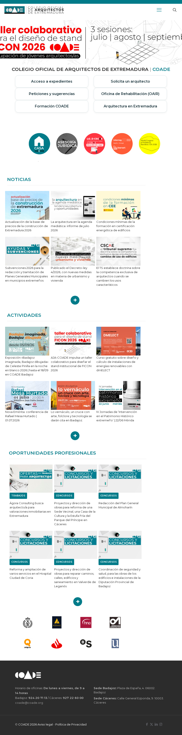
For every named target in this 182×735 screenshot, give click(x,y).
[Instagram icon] (160, 724)
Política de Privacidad (71, 724)
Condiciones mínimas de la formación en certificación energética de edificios (115, 226)
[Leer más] (75, 300)
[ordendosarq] (115, 622)
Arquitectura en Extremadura (130, 106)
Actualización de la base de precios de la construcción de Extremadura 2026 (26, 226)
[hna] (86, 622)
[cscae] (27, 622)
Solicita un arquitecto (130, 81)
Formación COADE (52, 106)
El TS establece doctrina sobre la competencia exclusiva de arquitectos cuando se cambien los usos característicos (118, 276)
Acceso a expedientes (51, 81)
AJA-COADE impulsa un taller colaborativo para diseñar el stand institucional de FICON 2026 (71, 364)
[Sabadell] (86, 643)
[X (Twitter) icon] (151, 724)
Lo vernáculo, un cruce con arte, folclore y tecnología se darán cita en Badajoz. (71, 416)
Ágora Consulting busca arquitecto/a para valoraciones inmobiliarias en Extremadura (30, 509)
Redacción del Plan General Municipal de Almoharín (118, 505)
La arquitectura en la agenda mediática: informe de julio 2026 (71, 226)
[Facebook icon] (146, 724)
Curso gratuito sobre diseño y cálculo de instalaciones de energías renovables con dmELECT (117, 364)
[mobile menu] (159, 10)
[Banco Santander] (57, 643)
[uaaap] (115, 643)
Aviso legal (45, 724)
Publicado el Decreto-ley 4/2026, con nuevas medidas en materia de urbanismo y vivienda (71, 274)
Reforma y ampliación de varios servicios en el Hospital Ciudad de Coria (30, 573)
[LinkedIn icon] (156, 724)
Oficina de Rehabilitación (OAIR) (130, 94)
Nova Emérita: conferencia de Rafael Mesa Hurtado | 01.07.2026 (26, 416)
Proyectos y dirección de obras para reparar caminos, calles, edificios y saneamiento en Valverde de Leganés (75, 578)
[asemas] (57, 622)
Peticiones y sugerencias (52, 94)
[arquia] (27, 643)
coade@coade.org (29, 702)
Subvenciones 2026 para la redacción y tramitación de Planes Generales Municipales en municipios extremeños (26, 274)
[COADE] (34, 10)
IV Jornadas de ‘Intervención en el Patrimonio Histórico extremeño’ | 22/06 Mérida (116, 416)
